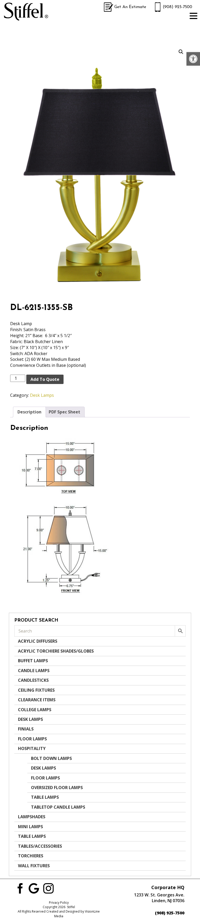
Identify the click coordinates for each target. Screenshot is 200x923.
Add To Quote (44, 379)
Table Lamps (45, 797)
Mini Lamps (30, 826)
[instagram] (48, 888)
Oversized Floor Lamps (57, 787)
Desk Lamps (42, 395)
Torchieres (30, 856)
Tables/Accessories (40, 846)
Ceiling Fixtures (36, 690)
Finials (26, 729)
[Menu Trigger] (193, 16)
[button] (193, 59)
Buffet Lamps (33, 661)
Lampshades (31, 817)
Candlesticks (33, 680)
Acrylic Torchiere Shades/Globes (56, 651)
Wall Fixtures (34, 866)
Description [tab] (29, 412)
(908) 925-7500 (177, 7)
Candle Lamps (33, 670)
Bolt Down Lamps (51, 758)
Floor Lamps (32, 739)
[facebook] (19, 888)
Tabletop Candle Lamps (58, 807)
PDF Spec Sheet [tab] (64, 412)
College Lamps (34, 710)
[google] (34, 888)
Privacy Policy (59, 902)
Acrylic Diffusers (37, 641)
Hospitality (32, 748)
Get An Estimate (130, 7)
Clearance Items (36, 700)
